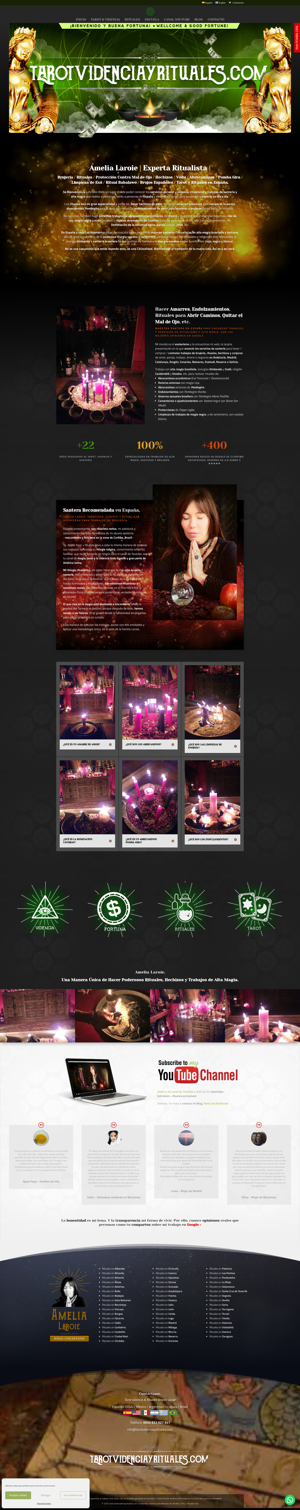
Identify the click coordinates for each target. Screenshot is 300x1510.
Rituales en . (113, 1318)
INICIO (81, 19)
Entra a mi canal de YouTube (175, 1091)
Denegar (46, 1495)
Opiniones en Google (187, 335)
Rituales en (113, 1269)
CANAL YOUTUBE (177, 19)
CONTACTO (216, 19)
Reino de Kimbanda (216, 1103)
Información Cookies (44, 1503)
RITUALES (132, 19)
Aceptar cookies (18, 1495)
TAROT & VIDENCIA (105, 19)
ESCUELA (152, 19)
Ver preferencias (73, 1495)
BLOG (198, 19)
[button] (290, 1500)
